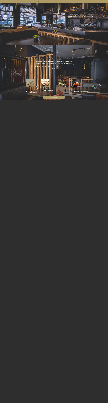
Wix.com (63, 142)
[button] (65, 2)
